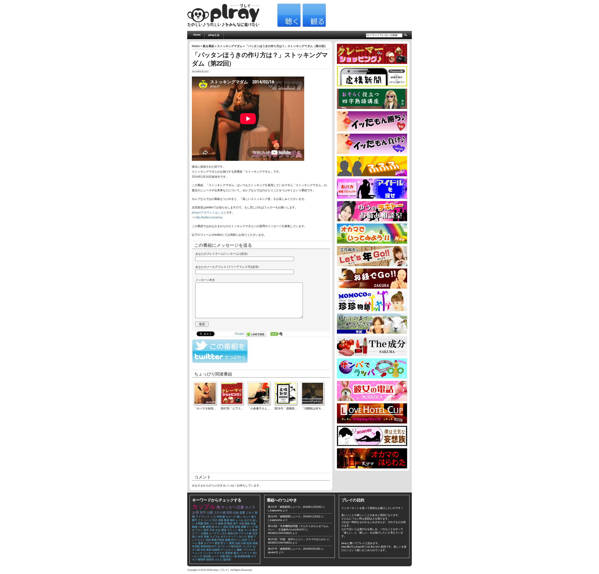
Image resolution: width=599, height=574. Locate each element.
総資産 (216, 549)
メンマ (213, 523)
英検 (206, 536)
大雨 (241, 523)
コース (208, 520)
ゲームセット (228, 549)
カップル (203, 506)
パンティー (245, 553)
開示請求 (236, 546)
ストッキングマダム (229, 46)
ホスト (219, 526)
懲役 (223, 530)
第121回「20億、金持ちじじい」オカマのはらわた (297, 539)
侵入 (253, 516)
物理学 (202, 559)
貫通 (200, 543)
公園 (210, 512)
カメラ (250, 507)
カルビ (219, 559)
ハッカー (208, 553)
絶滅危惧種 (243, 556)
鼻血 (240, 530)
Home (197, 34)
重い (239, 516)
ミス (213, 516)
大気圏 (199, 523)
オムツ (246, 516)
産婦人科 (233, 533)
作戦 (219, 516)
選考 (231, 543)
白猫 (243, 543)
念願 (222, 556)
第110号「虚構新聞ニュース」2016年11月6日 (294, 516)
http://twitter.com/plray (209, 217)
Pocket (239, 333)
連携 (208, 526)
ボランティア (228, 536)
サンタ (248, 530)
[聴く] (288, 26)
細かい (230, 556)
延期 (237, 526)
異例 (226, 520)
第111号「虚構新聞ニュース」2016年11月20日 (295, 506)
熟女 (255, 530)
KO (255, 553)
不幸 (212, 530)
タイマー (209, 543)
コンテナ (247, 546)
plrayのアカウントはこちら (209, 212)
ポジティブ (223, 546)
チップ (250, 526)
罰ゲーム (236, 539)
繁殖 (229, 523)
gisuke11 (273, 552)
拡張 (249, 543)
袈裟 (209, 549)
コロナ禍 (219, 512)
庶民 (229, 512)
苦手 (203, 512)
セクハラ (231, 516)
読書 (240, 507)
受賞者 (229, 553)
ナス (200, 520)
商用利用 (206, 546)
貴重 (242, 512)
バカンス (242, 536)
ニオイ (250, 512)
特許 (232, 520)
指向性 (210, 559)
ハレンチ (197, 556)
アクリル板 (245, 533)
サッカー (228, 507)
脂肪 (247, 523)
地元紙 (207, 556)
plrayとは (213, 34)
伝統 (236, 512)
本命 (203, 549)
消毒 (220, 520)
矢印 (200, 536)
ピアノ (196, 533)
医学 (206, 530)
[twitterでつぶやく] (220, 362)
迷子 (235, 523)
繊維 (239, 549)
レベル (239, 520)
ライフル (215, 536)
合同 (244, 539)
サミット (232, 530)
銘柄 (220, 523)
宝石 (214, 520)
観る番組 (208, 46)
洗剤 (208, 539)
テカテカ (219, 553)
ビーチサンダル (218, 533)
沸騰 (243, 526)
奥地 (250, 536)
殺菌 (227, 539)
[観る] (313, 26)
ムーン (215, 556)
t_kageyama (275, 510)
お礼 (218, 530)
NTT (214, 546)
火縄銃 (204, 533)
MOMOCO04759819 (280, 533)
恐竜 (231, 526)
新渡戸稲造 (218, 539)
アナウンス (203, 516)
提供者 (227, 559)
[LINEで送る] (257, 333)
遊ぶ (194, 536)
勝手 (194, 520)
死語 (225, 526)
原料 (206, 523)
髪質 (217, 543)
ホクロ (248, 520)
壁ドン (224, 543)
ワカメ (199, 530)
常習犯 (196, 546)
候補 (255, 543)
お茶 (195, 512)
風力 (236, 553)
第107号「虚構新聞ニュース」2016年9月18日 (294, 548)
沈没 (254, 533)
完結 (237, 543)
